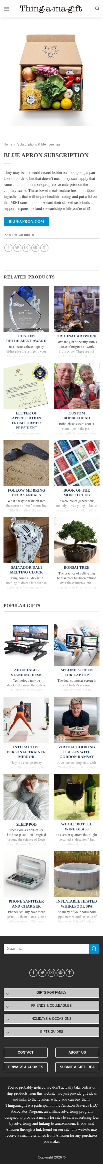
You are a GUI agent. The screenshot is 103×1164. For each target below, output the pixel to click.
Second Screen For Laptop (77, 672)
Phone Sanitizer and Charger (26, 903)
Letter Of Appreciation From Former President (26, 420)
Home (8, 144)
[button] (7, 9)
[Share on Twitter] (17, 248)
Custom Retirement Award (26, 338)
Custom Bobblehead (77, 415)
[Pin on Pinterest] (35, 248)
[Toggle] (7, 235)
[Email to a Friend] (26, 248)
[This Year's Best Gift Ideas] (51, 9)
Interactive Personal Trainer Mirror (26, 752)
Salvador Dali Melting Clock (26, 569)
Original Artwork (76, 336)
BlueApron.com (26, 221)
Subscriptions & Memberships (39, 144)
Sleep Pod (26, 824)
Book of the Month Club (77, 492)
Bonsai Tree (77, 567)
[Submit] (94, 949)
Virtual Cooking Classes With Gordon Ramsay (76, 752)
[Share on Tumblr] (44, 248)
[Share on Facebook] (8, 248)
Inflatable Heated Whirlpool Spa (76, 903)
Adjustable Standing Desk (26, 672)
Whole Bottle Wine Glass (76, 826)
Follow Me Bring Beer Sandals (26, 492)
